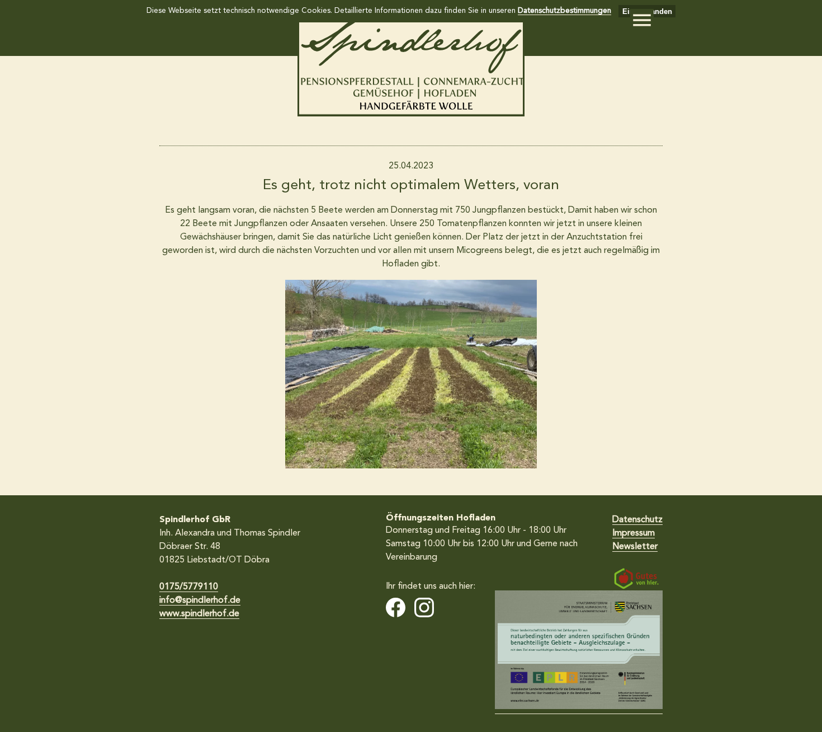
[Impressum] (579, 652)
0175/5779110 (188, 587)
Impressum (633, 533)
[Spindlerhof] (411, 114)
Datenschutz (637, 519)
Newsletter (635, 546)
